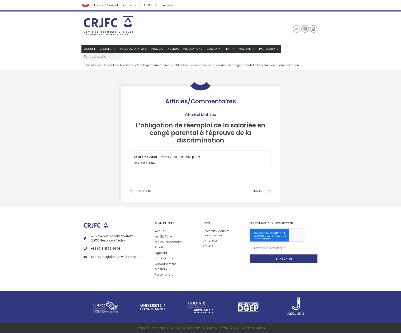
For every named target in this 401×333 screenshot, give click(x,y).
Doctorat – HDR (218, 49)
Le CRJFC (106, 49)
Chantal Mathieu (200, 114)
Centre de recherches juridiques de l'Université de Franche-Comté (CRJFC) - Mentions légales (201, 328)
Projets (157, 49)
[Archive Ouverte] (296, 29)
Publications (192, 49)
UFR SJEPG (150, 5)
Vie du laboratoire (133, 49)
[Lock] (313, 29)
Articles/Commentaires (153, 65)
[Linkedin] (305, 29)
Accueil (89, 49)
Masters (245, 49)
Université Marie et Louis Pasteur (114, 5)
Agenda (173, 49)
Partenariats (268, 49)
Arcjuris (168, 5)
